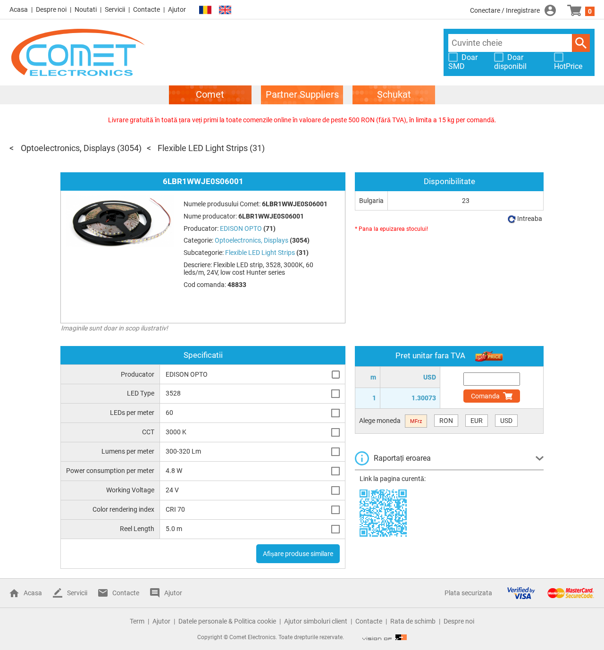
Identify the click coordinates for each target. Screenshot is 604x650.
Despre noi (51, 9)
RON (446, 420)
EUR (476, 420)
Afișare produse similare (298, 553)
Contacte (146, 9)
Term (137, 621)
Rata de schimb (413, 621)
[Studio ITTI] (384, 637)
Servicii (115, 9)
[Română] (205, 10)
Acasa (18, 9)
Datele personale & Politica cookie (227, 621)
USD (506, 420)
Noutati (86, 9)
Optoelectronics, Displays (68, 148)
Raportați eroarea (402, 458)
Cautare (581, 43)
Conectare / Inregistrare (505, 10)
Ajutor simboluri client (315, 621)
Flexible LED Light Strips (203, 148)
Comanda (485, 396)
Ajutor (177, 9)
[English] (225, 10)
